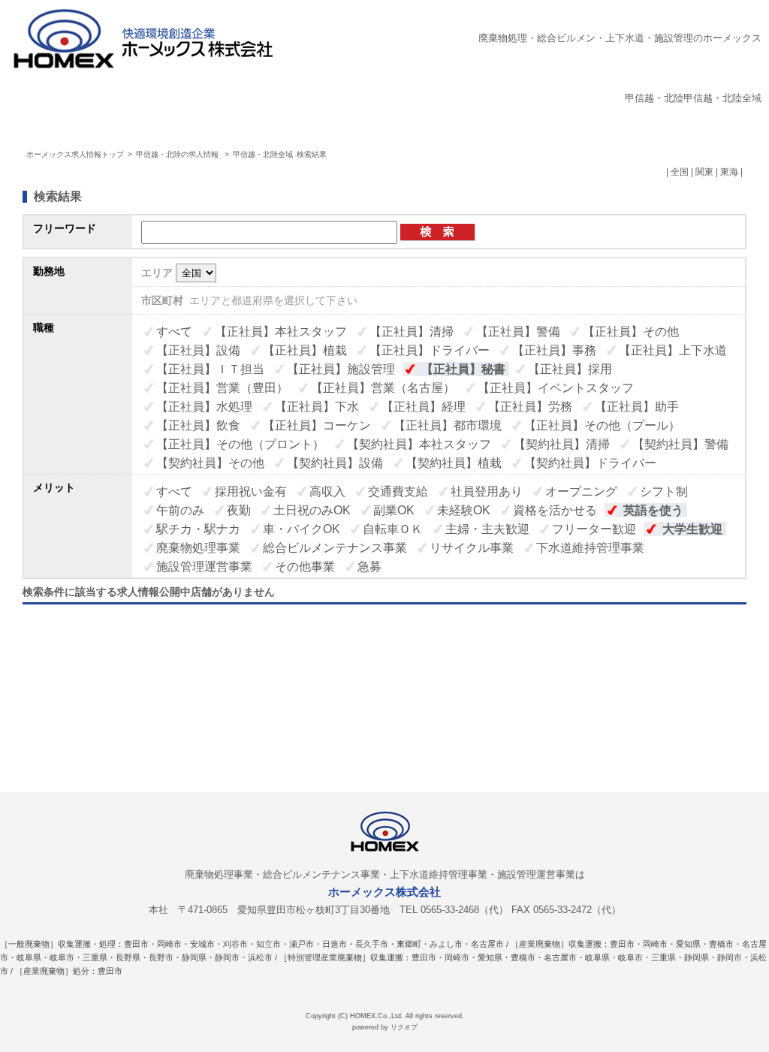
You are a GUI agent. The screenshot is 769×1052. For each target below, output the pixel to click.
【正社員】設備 (198, 350)
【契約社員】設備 (335, 463)
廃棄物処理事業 (198, 547)
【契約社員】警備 (680, 444)
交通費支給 (398, 491)
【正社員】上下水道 (673, 350)
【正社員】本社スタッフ (281, 331)
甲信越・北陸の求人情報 (178, 154)
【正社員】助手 (637, 406)
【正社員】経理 (423, 406)
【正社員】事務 (554, 350)
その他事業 (305, 566)
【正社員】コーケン (317, 425)
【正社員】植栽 (305, 350)
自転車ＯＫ (393, 529)
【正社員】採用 (570, 369)
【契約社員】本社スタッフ (419, 444)
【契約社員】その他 (210, 463)
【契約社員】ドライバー (590, 463)
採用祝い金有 (251, 491)
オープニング (581, 491)
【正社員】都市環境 (448, 425)
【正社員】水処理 (204, 406)
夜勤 (239, 510)
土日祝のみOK (312, 510)
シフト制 (664, 491)
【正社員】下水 (317, 406)
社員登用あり (487, 491)
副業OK (394, 510)
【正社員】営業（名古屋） (383, 387)
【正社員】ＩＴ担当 (210, 369)
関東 (704, 172)
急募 (369, 566)
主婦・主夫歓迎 (487, 529)
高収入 (327, 491)
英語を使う (653, 510)
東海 (729, 172)
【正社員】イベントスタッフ (556, 387)
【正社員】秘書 (463, 369)
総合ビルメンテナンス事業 (335, 547)
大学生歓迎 (692, 529)
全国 (680, 172)
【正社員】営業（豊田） (222, 387)
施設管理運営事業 (204, 566)
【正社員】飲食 (198, 425)
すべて (174, 331)
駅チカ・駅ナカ (198, 529)
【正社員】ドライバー (429, 350)
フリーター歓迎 (594, 529)
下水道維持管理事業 (590, 547)
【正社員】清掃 (411, 331)
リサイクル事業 (472, 547)
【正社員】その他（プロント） (240, 444)
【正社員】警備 (518, 331)
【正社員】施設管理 (341, 369)
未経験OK (463, 510)
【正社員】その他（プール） (602, 425)
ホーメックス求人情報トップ (75, 154)
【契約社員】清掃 (562, 444)
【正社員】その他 (631, 331)
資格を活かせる (555, 510)
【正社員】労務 (530, 406)
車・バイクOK (301, 529)
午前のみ (180, 510)
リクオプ (404, 1027)
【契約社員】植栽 (454, 463)
